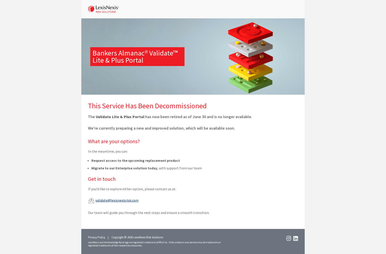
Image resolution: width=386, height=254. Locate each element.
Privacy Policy (96, 237)
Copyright (117, 237)
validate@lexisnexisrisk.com (116, 200)
